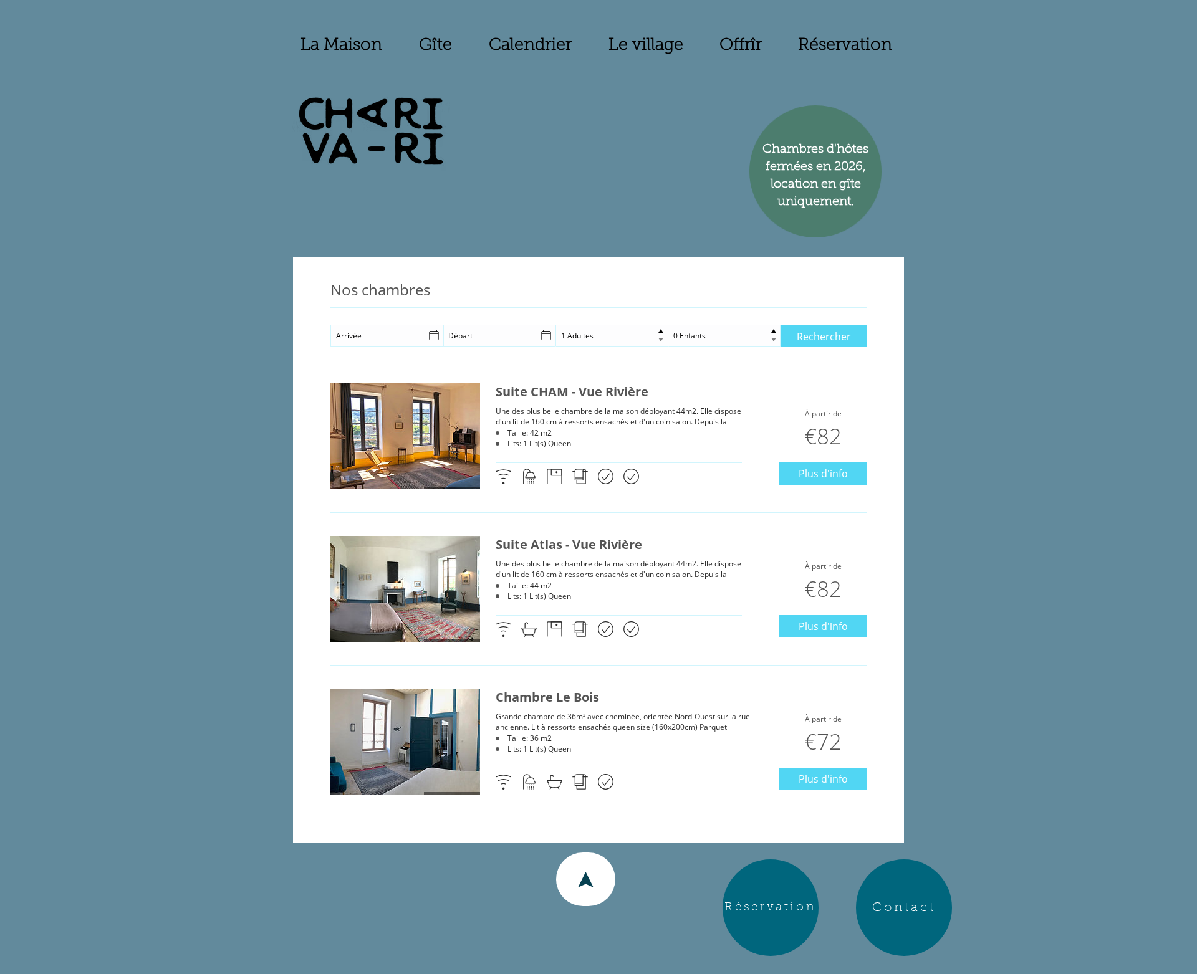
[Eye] (370, 131)
